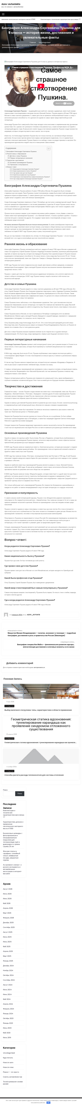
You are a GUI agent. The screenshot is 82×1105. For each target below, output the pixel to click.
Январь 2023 (8, 1023)
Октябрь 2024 (8, 975)
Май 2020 (6, 1033)
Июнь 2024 (7, 994)
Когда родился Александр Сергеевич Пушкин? (26, 169)
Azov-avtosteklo (11, 4)
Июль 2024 (7, 990)
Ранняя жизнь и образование (16, 154)
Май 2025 (6, 946)
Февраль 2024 (8, 1009)
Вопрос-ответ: (12, 167)
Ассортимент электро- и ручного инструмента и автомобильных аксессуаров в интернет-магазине (12, 869)
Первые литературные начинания (21, 158)
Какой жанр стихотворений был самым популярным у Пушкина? (31, 177)
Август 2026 (7, 889)
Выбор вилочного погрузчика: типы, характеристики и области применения (38, 710)
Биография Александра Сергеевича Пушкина (21, 151)
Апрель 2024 (8, 1004)
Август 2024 (7, 985)
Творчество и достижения (15, 160)
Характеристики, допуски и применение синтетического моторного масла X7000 (13, 825)
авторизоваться (39, 667)
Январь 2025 (8, 961)
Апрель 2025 (8, 951)
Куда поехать (8, 1058)
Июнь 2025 (7, 942)
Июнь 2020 (7, 1028)
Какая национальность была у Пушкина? (24, 171)
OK (48, 1102)
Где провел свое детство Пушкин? (23, 173)
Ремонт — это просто (11, 1072)
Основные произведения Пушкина (21, 163)
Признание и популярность (19, 165)
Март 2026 (7, 913)
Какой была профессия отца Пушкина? (24, 175)
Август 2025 (7, 932)
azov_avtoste (33, 615)
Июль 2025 (7, 937)
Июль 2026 (7, 894)
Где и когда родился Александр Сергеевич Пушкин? (28, 179)
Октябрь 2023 (8, 1018)
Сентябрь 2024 (9, 980)
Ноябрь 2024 (8, 970)
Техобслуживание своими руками (13, 1083)
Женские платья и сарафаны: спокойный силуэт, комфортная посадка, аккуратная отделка (11, 855)
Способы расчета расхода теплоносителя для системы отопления (34, 775)
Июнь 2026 (7, 898)
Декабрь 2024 (8, 966)
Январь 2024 (8, 1013)
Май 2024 (7, 999)
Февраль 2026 (8, 918)
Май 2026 (6, 903)
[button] (47, 148)
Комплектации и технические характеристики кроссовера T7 (51, 19)
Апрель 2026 (8, 908)
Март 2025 (7, 956)
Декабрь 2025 (8, 922)
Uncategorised (9, 706)
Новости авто (8, 1062)
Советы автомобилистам (12, 1077)
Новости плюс (8, 1067)
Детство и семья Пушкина (18, 156)
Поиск (5, 790)
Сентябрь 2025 (9, 927)
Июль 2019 (7, 1037)
